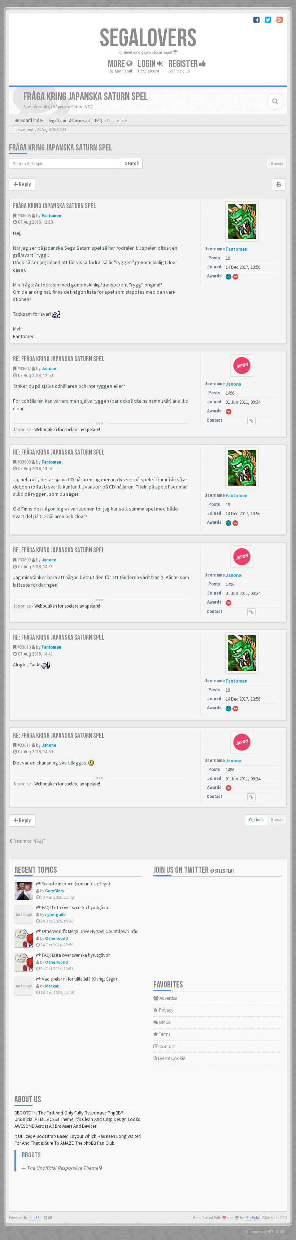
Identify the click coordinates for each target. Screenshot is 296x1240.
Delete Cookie (171, 1058)
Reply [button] (24, 184)
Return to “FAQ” (28, 841)
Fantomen (51, 215)
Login (147, 64)
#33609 (24, 559)
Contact (166, 1046)
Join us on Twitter (193, 870)
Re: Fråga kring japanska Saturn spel (58, 359)
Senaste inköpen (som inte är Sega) (75, 884)
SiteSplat (253, 1217)
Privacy (165, 1010)
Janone (49, 368)
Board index (31, 120)
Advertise (167, 998)
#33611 (24, 745)
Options (256, 819)
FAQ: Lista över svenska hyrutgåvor (75, 907)
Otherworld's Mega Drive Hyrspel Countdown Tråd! (90, 931)
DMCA (164, 1022)
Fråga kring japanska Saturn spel (60, 148)
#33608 (24, 462)
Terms (164, 1034)
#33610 (24, 647)
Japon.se (22, 429)
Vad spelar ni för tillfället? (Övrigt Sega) (79, 979)
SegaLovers (148, 39)
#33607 (24, 368)
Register (184, 64)
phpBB (35, 1217)
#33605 (24, 215)
